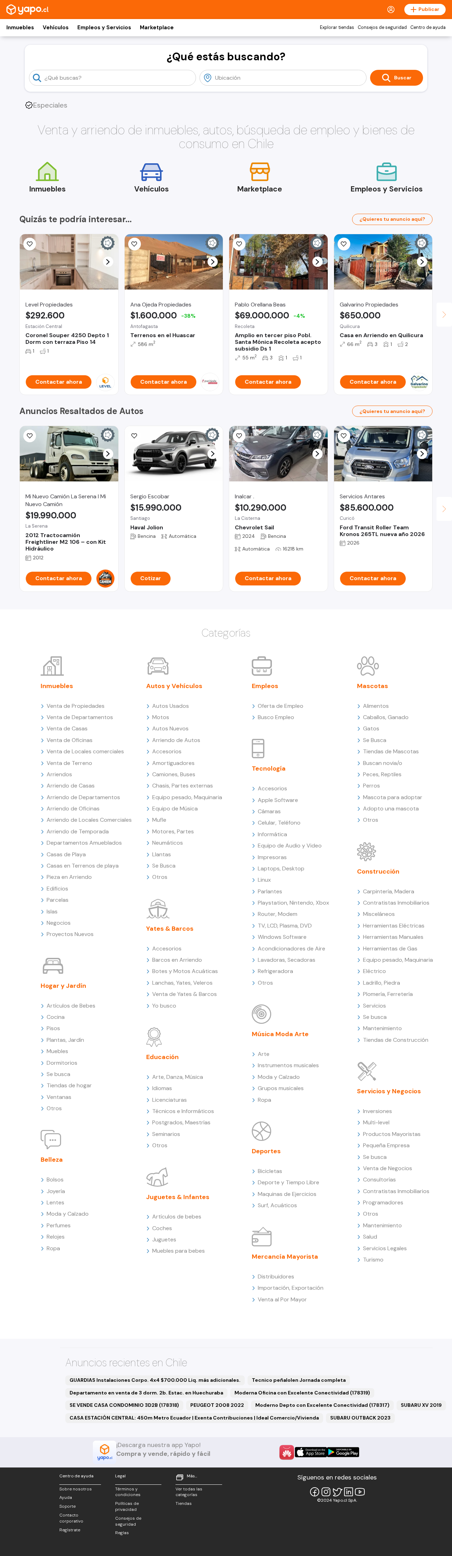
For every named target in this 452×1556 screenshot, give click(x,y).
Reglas (122, 1533)
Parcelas (58, 900)
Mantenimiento (382, 1028)
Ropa (53, 1248)
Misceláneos (379, 914)
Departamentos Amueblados (84, 842)
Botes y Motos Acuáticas (185, 971)
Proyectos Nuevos (70, 934)
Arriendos (59, 774)
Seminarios (166, 1134)
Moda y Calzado (68, 1213)
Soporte (67, 1506)
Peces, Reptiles (382, 774)
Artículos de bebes (176, 1216)
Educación (162, 1057)
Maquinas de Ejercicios (287, 1194)
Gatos (371, 728)
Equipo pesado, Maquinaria (187, 797)
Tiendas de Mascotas (391, 751)
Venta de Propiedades (76, 706)
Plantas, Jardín (65, 1040)
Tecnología (269, 768)
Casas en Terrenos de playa (83, 865)
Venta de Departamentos (80, 717)
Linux (264, 879)
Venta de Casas (67, 728)
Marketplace (157, 27)
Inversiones (377, 1111)
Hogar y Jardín (63, 985)
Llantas (161, 854)
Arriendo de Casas (71, 785)
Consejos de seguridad (382, 27)
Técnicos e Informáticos (183, 1111)
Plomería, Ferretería (388, 994)
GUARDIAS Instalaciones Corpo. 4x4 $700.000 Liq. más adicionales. (155, 1380)
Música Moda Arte (280, 1034)
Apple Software (278, 800)
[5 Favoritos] (344, 244)
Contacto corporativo (71, 1518)
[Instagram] (326, 1491)
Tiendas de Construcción (395, 1040)
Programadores (383, 1202)
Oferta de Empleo (280, 706)
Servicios (374, 1005)
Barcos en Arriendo (177, 960)
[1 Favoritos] (239, 436)
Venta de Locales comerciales (85, 751)
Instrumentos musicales (288, 1065)
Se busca (58, 1074)
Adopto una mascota (391, 808)
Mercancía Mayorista (285, 1256)
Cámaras (269, 811)
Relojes (56, 1236)
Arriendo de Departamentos (83, 797)
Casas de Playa (66, 854)
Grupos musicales (281, 1088)
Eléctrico (374, 971)
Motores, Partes (173, 831)
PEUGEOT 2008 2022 (217, 1405)
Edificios (57, 888)
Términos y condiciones (128, 1492)
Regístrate (69, 1530)
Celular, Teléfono (279, 822)
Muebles (57, 1051)
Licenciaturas (169, 1100)
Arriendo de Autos (176, 740)
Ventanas (59, 1097)
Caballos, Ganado (386, 717)
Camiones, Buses (173, 774)
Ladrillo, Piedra (381, 982)
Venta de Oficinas (70, 740)
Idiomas (162, 1088)
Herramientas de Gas (390, 948)
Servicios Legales (385, 1248)
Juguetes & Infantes (177, 1197)
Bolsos (55, 1179)
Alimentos (376, 706)
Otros (54, 1108)
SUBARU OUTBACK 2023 (360, 1418)
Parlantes (270, 891)
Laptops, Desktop (281, 868)
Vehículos (56, 27)
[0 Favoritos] (134, 244)
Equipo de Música (175, 808)
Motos (160, 717)
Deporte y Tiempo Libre (288, 1182)
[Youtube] (359, 1491)
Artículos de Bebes (71, 1005)
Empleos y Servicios (104, 27)
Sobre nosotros (75, 1489)
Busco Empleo (276, 717)
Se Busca (164, 865)
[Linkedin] (348, 1491)
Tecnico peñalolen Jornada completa (299, 1380)
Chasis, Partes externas (182, 785)
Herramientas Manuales (393, 937)
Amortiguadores (173, 763)
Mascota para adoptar (392, 797)
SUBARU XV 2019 (421, 1405)
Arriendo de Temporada (78, 831)
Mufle (159, 819)
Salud (370, 1236)
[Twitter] (337, 1491)
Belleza (52, 1159)
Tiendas (184, 1503)
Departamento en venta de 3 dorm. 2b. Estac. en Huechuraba (146, 1393)
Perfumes (59, 1225)
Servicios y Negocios (389, 1091)
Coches (162, 1228)
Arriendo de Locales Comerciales (89, 819)
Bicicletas (270, 1171)
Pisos (53, 1028)
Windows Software (282, 937)
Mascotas (372, 686)
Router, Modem (277, 914)
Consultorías (379, 1179)
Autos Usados (170, 706)
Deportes (266, 1151)
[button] (108, 262)
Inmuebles (20, 27)
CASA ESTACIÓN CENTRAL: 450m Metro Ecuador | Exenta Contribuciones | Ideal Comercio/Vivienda (194, 1418)
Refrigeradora (275, 971)
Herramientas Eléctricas (393, 925)
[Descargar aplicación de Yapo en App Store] (311, 1452)
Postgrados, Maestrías (181, 1122)
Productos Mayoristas (392, 1134)
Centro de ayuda (428, 27)
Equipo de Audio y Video (290, 845)
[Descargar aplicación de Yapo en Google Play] (343, 1452)
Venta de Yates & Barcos (184, 994)
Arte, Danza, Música (177, 1077)
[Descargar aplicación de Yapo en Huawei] (287, 1452)
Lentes (55, 1202)
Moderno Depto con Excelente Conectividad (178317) (322, 1405)
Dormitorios (62, 1062)
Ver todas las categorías (189, 1492)
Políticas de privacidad (127, 1506)
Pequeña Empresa (386, 1145)
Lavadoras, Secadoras (286, 960)
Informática (272, 834)
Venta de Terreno (69, 763)
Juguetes (164, 1239)
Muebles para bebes (178, 1250)
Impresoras (272, 857)
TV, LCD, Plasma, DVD (285, 925)
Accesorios (167, 751)
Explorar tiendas (337, 27)
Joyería (56, 1191)
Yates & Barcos (170, 928)
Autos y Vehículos (174, 686)
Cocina (56, 1017)
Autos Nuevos (170, 728)
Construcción (378, 871)
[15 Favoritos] (29, 244)
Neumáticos (167, 842)
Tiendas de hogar (69, 1085)
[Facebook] (314, 1491)
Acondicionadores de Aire (291, 948)
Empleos (265, 686)
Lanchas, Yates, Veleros (182, 982)
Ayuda (65, 1497)
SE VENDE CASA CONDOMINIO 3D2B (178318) (124, 1405)
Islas (52, 911)
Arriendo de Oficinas (73, 808)
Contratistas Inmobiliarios (396, 902)
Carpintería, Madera (388, 891)
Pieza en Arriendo (69, 877)
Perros (371, 785)
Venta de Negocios (387, 1168)
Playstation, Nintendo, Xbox (293, 902)
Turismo (373, 1259)
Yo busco (164, 1005)
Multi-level (376, 1122)
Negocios (59, 922)
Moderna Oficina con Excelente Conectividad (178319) (302, 1393)
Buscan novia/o (382, 763)
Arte (263, 1054)
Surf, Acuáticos (277, 1205)
